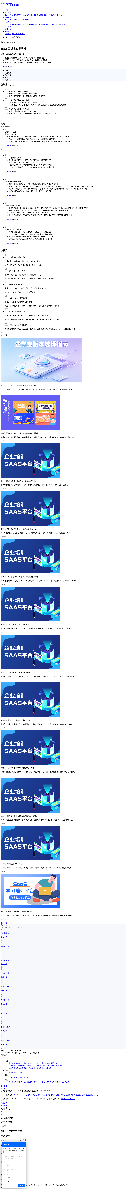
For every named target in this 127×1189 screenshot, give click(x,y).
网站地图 (12, 1077)
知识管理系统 (46, 1068)
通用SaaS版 (9, 15)
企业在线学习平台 (91, 1095)
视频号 (32, 1082)
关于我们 (8, 31)
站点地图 (18, 1077)
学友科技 (25, 1077)
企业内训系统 (13, 1068)
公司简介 (8, 34)
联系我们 (15, 34)
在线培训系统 (40, 1095)
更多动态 (4, 923)
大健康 (42, 24)
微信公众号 (13, 1082)
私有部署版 (26, 15)
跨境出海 (8, 24)
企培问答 (12, 1073)
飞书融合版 (51, 15)
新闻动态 (21, 34)
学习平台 (8, 12)
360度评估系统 (34, 1065)
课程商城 (8, 19)
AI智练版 (58, 15)
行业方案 (8, 22)
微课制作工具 (23, 1068)
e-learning (16, 1095)
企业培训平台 (30, 1095)
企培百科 (18, 1073)
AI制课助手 (16, 19)
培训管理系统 (24, 1065)
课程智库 (8, 17)
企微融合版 (43, 15)
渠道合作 (8, 29)
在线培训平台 (60, 1095)
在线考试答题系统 (56, 1065)
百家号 (52, 1082)
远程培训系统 (44, 1065)
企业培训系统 (26, 1063)
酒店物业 (62, 24)
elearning (22, 1095)
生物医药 (49, 24)
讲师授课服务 (24, 19)
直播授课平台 (55, 1063)
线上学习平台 (36, 1063)
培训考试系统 (70, 1095)
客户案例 (8, 27)
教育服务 (55, 24)
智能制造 (15, 24)
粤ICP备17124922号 (68, 1099)
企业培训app (46, 1063)
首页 (6, 10)
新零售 (20, 24)
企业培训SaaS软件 (15, 1063)
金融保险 (32, 24)
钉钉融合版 (34, 15)
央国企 (37, 24)
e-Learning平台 (14, 1065)
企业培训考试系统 (35, 1068)
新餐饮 (25, 24)
